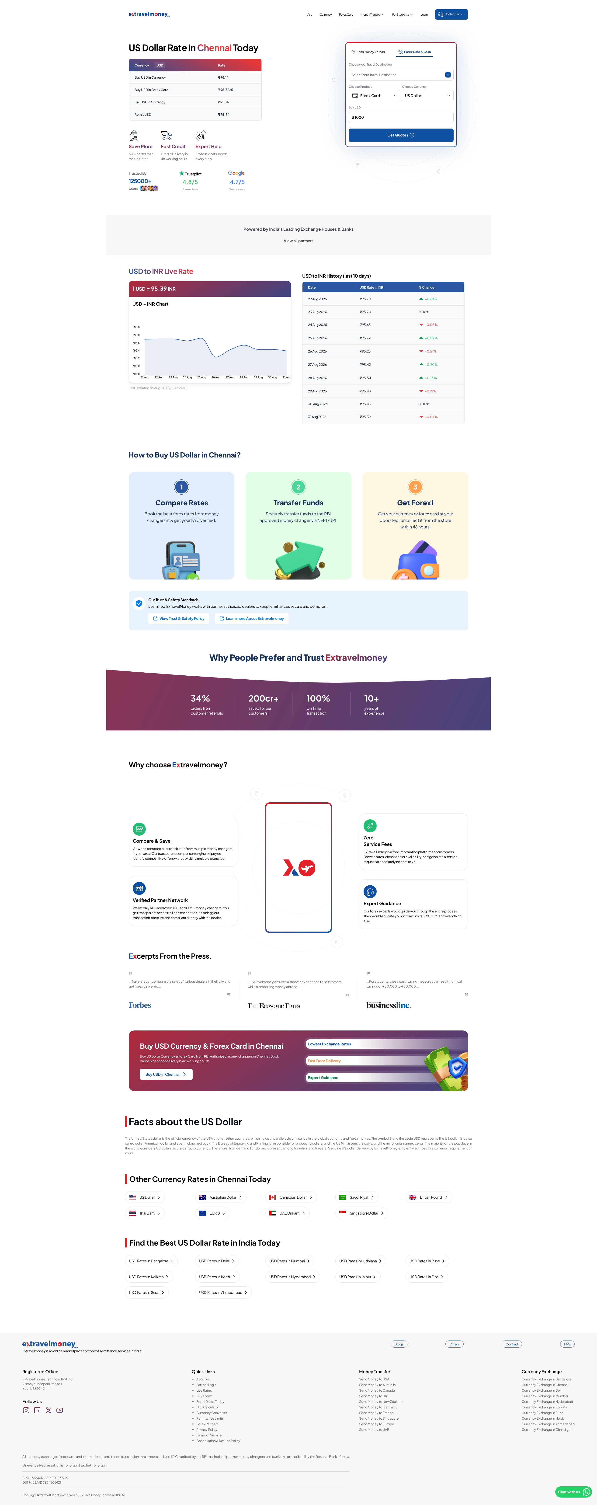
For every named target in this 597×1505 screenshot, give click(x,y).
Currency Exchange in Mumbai (545, 1396)
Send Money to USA (374, 1379)
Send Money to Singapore (379, 1418)
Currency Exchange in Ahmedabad (548, 1424)
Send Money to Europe (376, 1424)
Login (424, 14)
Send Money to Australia (377, 1385)
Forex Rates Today (210, 1401)
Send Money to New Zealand (381, 1401)
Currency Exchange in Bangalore (547, 1379)
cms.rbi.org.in (68, 1465)
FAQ (567, 1344)
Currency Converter (211, 1413)
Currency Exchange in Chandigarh (547, 1429)
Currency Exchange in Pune (542, 1413)
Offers (454, 1344)
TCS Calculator (207, 1407)
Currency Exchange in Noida (543, 1418)
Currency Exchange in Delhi (542, 1390)
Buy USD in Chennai (163, 1074)
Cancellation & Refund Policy (218, 1441)
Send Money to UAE (374, 1429)
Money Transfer (371, 14)
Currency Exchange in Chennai (545, 1385)
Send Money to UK (373, 1396)
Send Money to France (376, 1413)
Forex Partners (207, 1424)
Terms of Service (209, 1435)
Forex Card (346, 14)
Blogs (399, 1344)
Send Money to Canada (377, 1390)
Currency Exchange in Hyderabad (547, 1401)
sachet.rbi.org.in (93, 1465)
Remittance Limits (210, 1418)
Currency (326, 14)
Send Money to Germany (378, 1407)
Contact (512, 1344)
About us (203, 1379)
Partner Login (206, 1385)
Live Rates (204, 1390)
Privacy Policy (206, 1429)
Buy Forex (204, 1396)
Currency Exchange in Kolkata (544, 1407)
